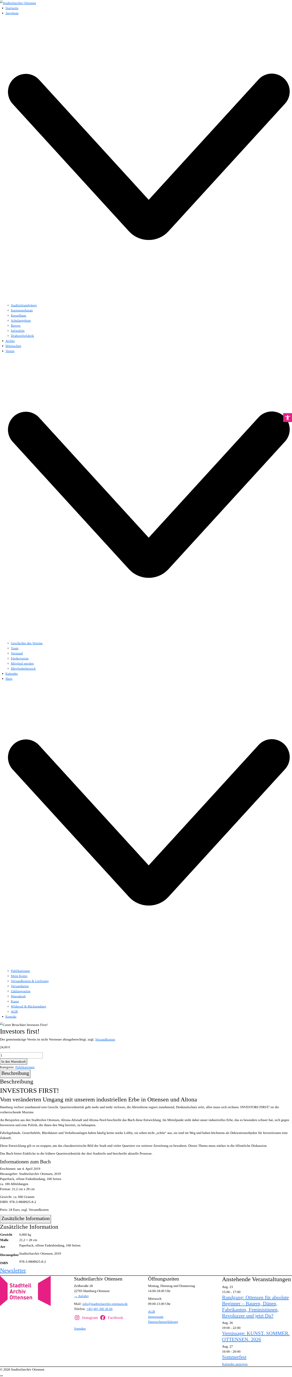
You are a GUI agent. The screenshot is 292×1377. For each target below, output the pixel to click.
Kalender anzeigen (235, 1364)
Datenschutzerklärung (163, 1322)
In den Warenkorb (13, 1061)
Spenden (80, 1328)
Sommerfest (234, 1357)
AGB (151, 1311)
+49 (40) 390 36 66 (99, 1309)
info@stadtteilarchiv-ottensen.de (105, 1304)
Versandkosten (105, 1039)
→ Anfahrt (81, 1296)
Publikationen (24, 1067)
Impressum (155, 1316)
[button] (287, 417)
